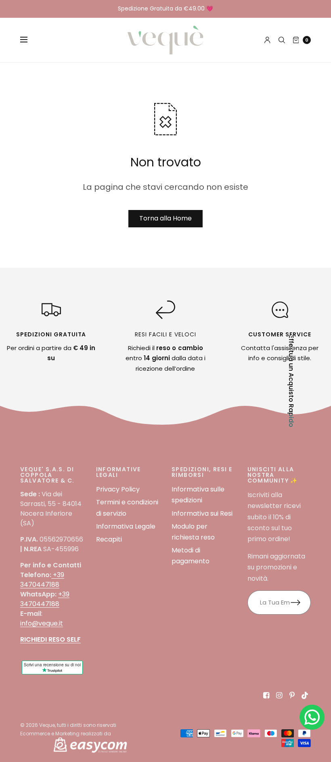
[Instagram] (279, 695)
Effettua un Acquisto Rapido (291, 381)
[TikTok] (305, 695)
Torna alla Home (165, 218)
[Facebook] (266, 695)
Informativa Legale (125, 526)
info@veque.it (41, 623)
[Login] (267, 40)
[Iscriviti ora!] (301, 602)
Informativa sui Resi (202, 513)
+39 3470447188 (42, 579)
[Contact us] (312, 717)
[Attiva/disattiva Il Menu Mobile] (29, 40)
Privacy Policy (118, 489)
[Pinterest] (292, 695)
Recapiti (109, 539)
